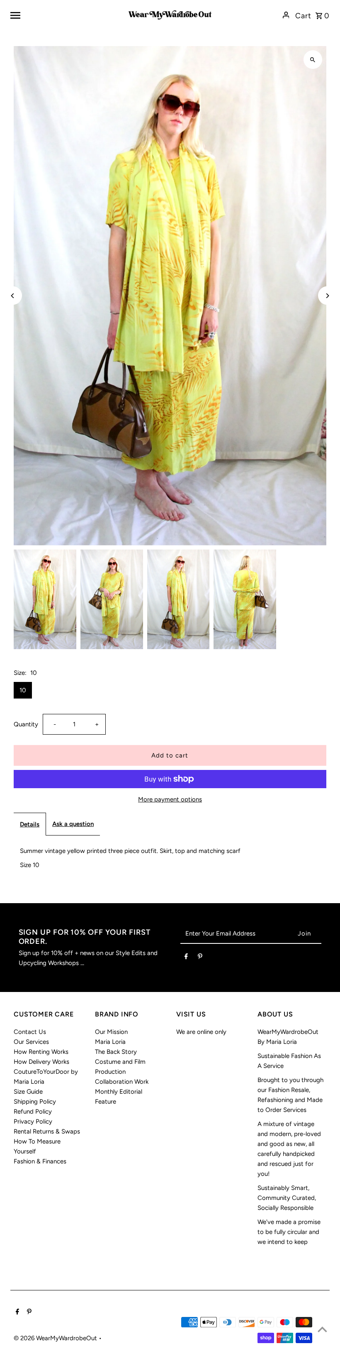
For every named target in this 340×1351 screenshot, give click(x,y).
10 (22, 690)
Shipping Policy (35, 1101)
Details (29, 824)
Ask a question (73, 824)
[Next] (327, 295)
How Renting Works (41, 1051)
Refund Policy (33, 1111)
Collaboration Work (121, 1081)
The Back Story (116, 1051)
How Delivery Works (41, 1061)
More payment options (170, 799)
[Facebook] (186, 958)
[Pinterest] (200, 958)
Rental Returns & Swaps (47, 1131)
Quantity (26, 724)
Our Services (31, 1042)
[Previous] (12, 295)
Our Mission (111, 1032)
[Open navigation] (66, 15)
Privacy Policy (33, 1121)
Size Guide (28, 1091)
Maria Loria (110, 1042)
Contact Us (30, 1032)
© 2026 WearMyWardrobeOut (56, 1338)
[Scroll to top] (322, 1329)
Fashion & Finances (40, 1161)
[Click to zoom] (313, 59)
